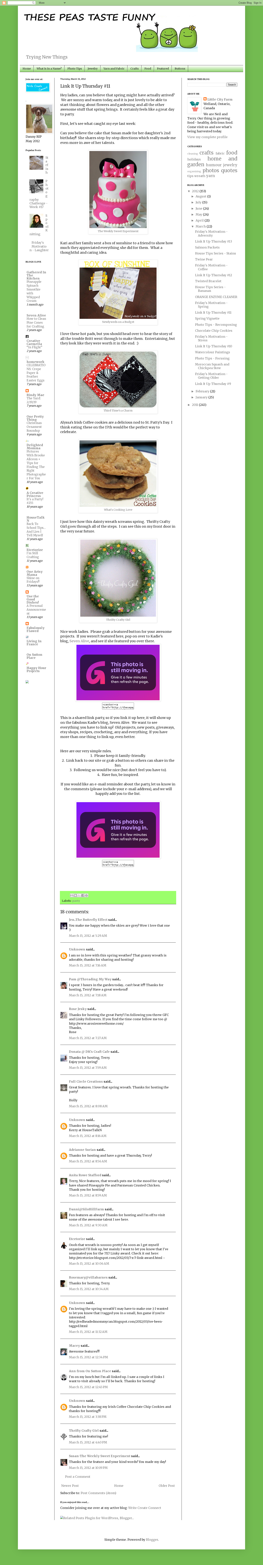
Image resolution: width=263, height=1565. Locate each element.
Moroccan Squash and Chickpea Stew (212, 366)
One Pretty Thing (35, 418)
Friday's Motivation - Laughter (39, 246)
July (199, 202)
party (76, 901)
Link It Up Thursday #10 (213, 346)
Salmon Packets (207, 247)
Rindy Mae (35, 395)
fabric (220, 153)
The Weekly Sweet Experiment (118, 231)
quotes (229, 170)
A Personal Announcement (36, 609)
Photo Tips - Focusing (212, 358)
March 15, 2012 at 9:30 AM (88, 1225)
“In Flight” (34, 347)
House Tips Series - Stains (215, 253)
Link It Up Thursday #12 (213, 275)
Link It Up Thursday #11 (213, 312)
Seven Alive (79, 641)
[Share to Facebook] (83, 895)
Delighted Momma (35, 446)
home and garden (212, 162)
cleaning (192, 153)
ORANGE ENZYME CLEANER (216, 297)
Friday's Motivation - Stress (211, 338)
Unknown (77, 949)
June (199, 208)
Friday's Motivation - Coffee (211, 267)
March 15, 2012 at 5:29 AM (88, 936)
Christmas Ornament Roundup (34, 426)
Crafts (134, 68)
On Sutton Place (34, 656)
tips (190, 176)
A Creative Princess (35, 494)
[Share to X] (79, 895)
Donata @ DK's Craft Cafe (89, 1052)
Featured (163, 68)
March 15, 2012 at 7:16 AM (87, 965)
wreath (199, 176)
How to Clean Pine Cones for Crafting (36, 322)
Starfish (46, 165)
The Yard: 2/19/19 (34, 400)
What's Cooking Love (118, 509)
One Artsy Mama (35, 573)
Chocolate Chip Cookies (213, 330)
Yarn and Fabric (114, 68)
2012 (195, 191)
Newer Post (70, 1486)
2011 (195, 405)
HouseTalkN (36, 519)
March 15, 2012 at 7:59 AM (88, 1068)
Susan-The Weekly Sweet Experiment (99, 1456)
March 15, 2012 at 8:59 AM (88, 1195)
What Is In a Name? (49, 68)
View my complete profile (207, 137)
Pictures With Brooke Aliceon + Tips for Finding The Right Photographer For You (36, 465)
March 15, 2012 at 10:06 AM (89, 1263)
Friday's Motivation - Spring (211, 304)
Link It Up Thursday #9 (213, 384)
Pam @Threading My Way (90, 979)
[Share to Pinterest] (86, 895)
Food (147, 68)
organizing (194, 171)
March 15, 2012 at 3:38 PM (87, 1417)
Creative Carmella (34, 342)
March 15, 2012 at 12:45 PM (88, 1387)
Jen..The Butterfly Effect (88, 920)
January (202, 397)
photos (211, 170)
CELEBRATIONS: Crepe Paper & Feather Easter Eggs (36, 372)
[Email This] (72, 895)
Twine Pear (204, 259)
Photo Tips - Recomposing (216, 325)
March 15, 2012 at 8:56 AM (88, 1161)
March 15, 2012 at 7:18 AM (87, 995)
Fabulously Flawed (35, 629)
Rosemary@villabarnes (88, 1277)
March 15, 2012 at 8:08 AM (88, 1106)
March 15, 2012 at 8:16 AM (87, 1136)
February (203, 391)
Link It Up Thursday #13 (213, 241)
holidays (194, 159)
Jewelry (93, 68)
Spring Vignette (207, 318)
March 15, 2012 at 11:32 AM (88, 1332)
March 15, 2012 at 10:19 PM (88, 1468)
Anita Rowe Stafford (85, 1175)
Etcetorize (77, 1239)
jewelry (230, 165)
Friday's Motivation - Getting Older (211, 375)
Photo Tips (74, 68)
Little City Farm (220, 99)
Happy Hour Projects (36, 669)
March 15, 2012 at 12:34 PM (88, 1357)
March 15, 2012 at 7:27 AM (88, 1038)
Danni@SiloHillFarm (86, 1209)
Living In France (34, 642)
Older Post (167, 1486)
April (200, 220)
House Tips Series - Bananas (210, 289)
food (231, 153)
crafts (206, 153)
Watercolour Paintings (212, 352)
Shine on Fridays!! (33, 580)
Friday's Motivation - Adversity (211, 233)
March (201, 226)
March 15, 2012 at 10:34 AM (89, 1289)
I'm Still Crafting (33, 555)
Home (27, 68)
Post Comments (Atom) (98, 1493)
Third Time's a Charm (118, 410)
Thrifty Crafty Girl (118, 619)
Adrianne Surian (82, 1150)
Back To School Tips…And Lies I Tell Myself (36, 529)
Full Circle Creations (86, 1081)
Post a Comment (77, 1477)
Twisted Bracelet (208, 281)
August (201, 196)
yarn (210, 175)
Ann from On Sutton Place (90, 1371)
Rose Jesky (78, 1009)
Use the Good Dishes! (33, 599)
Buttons (180, 68)
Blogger (152, 1539)
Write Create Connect (144, 1508)
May (199, 214)
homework (35, 362)
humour (214, 165)
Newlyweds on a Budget (118, 322)
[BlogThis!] (75, 895)
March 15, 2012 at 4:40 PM (88, 1442)
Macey (74, 1346)
